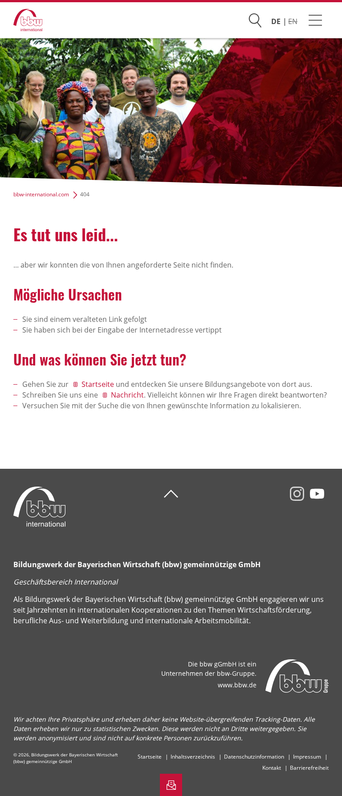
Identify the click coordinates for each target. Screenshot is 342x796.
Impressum (307, 756)
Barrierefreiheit (309, 768)
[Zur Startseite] (21, 20)
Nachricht (127, 395)
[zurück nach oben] (171, 494)
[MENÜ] (315, 20)
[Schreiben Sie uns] (171, 785)
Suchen (255, 19)
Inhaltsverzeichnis (193, 756)
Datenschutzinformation (254, 756)
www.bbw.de (237, 685)
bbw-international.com (41, 194)
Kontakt (271, 768)
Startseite (97, 384)
